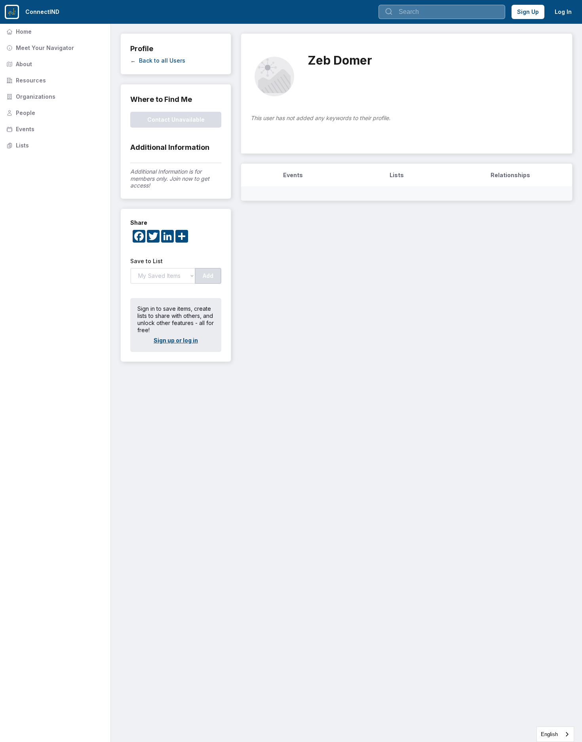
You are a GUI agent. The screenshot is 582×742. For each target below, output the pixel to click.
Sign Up (528, 11)
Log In (563, 11)
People (20, 112)
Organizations (30, 96)
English (549, 734)
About (18, 64)
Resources (25, 80)
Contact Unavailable (176, 119)
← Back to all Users (157, 60)
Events (19, 129)
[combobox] (555, 734)
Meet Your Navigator (39, 47)
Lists (17, 145)
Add (208, 275)
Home (18, 31)
